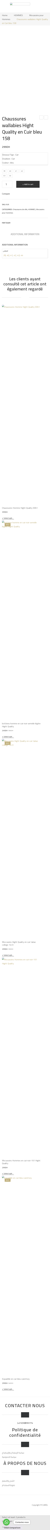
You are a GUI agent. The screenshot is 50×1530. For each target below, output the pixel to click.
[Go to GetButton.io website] (6, 1527)
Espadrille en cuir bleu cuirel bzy (16, 1379)
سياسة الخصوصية (9, 1457)
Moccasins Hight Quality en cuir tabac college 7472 (19, 943)
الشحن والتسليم (8, 1481)
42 (15, 255)
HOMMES (18, 15)
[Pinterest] (22, 223)
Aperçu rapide (39, 501)
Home (4, 15)
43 (18, 255)
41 (11, 255)
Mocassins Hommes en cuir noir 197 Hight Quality (21, 1162)
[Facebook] (14, 223)
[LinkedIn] (30, 223)
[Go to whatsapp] (6, 1522)
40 (8, 255)
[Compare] (39, 310)
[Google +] (26, 223)
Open (43, 6)
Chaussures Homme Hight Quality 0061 (20, 508)
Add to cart (28, 184)
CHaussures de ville (20, 209)
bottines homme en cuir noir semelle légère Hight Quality (21, 725)
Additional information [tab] (25, 234)
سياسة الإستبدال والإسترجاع (13, 1453)
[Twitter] (18, 223)
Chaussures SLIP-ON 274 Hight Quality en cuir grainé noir (46, 117)
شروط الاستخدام (8, 1485)
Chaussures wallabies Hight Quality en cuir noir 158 (41, 117)
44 (22, 255)
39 (4, 255)
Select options (9, 518)
